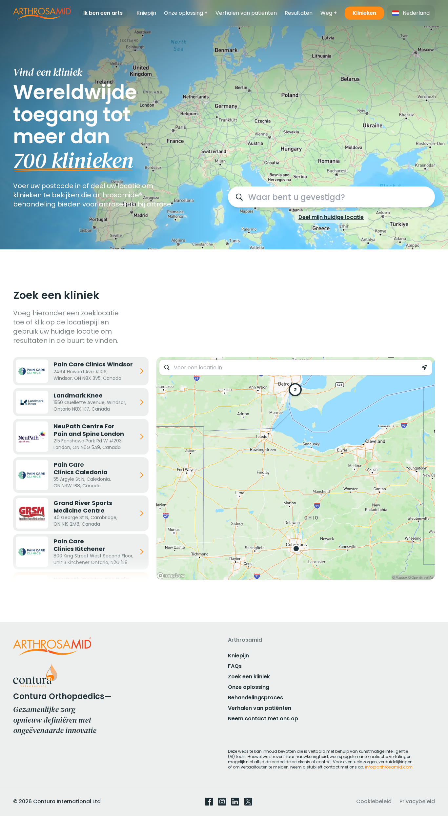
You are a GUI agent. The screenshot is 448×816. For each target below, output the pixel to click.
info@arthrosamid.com (389, 767)
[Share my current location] (424, 368)
